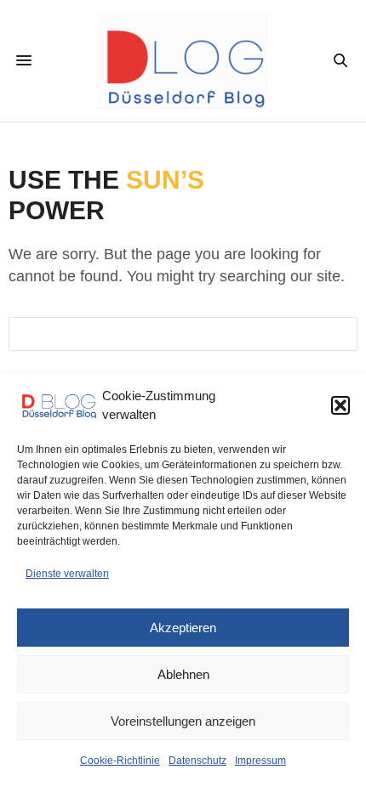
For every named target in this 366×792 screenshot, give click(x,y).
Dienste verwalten (67, 574)
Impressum (260, 761)
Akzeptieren (183, 627)
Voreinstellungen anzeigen (183, 721)
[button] (340, 405)
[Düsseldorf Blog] (183, 61)
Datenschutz (197, 761)
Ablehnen (183, 674)
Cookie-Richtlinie (120, 761)
